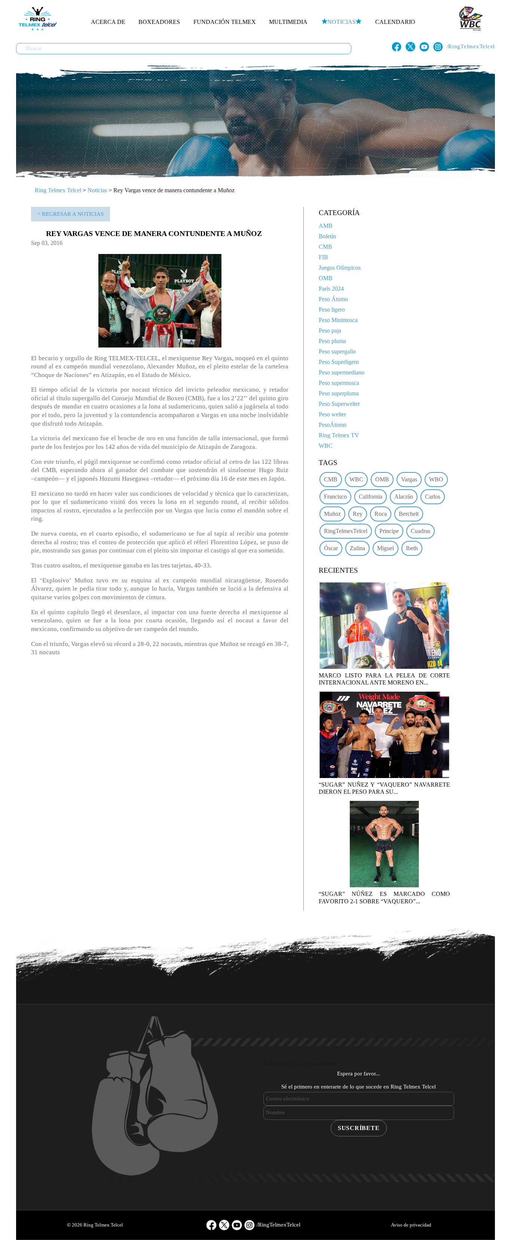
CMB (325, 247)
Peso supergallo (337, 351)
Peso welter (332, 414)
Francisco (335, 496)
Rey (357, 514)
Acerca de (108, 22)
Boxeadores (159, 22)
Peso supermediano (341, 372)
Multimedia (288, 22)
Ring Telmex (36, 18)
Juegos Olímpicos (340, 267)
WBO (436, 479)
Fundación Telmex (224, 22)
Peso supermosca (339, 383)
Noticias (341, 22)
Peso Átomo (333, 299)
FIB (323, 257)
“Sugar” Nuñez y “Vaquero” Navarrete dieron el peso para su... (384, 788)
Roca (380, 514)
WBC (326, 446)
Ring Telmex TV (339, 435)
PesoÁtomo (332, 425)
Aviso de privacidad (411, 1225)
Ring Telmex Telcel (58, 190)
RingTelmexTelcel (345, 531)
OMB (326, 278)
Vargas (409, 479)
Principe (389, 531)
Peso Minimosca (338, 320)
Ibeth (412, 548)
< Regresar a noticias (70, 214)
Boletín (327, 236)
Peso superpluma (339, 393)
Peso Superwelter (339, 404)
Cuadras (420, 531)
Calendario (395, 22)
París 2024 (331, 288)
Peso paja (330, 330)
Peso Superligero (339, 362)
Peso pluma (332, 341)
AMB (326, 226)
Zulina (357, 548)
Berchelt (409, 514)
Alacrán (403, 496)
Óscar (331, 548)
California (370, 496)
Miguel (385, 548)
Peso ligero (332, 309)
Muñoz (332, 514)
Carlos (432, 496)
